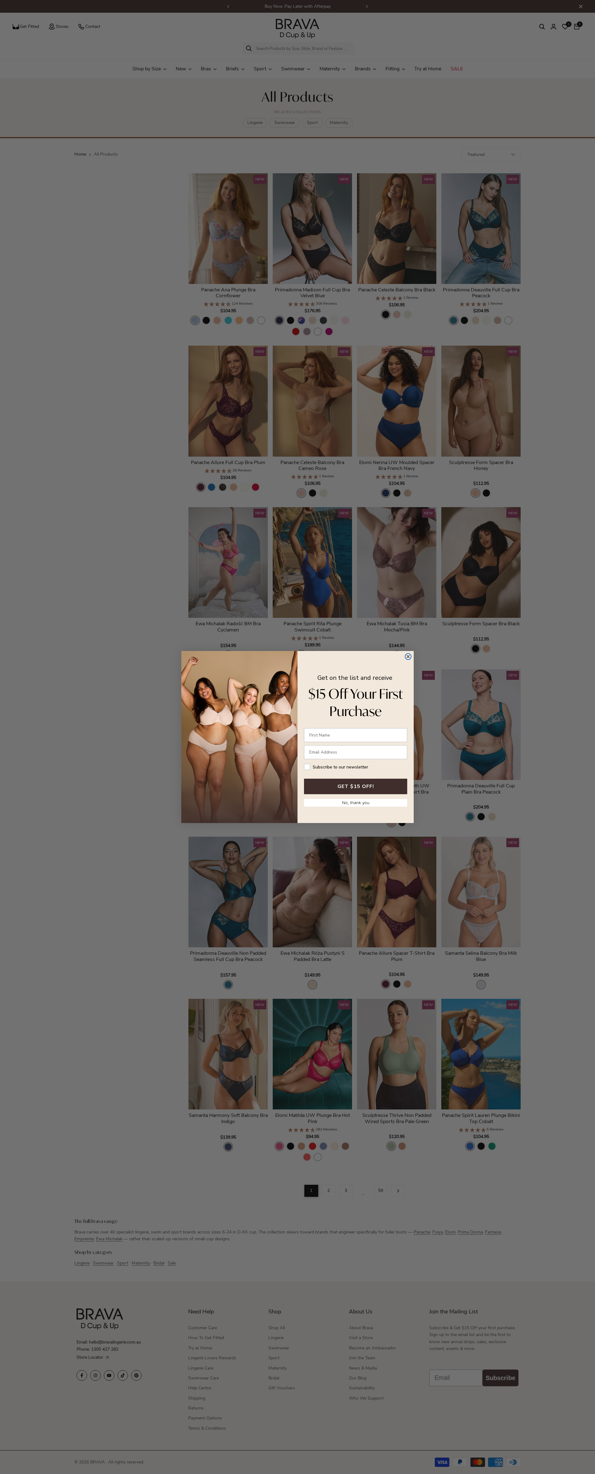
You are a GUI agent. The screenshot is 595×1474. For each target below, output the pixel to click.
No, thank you (355, 802)
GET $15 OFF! (355, 786)
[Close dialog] (408, 656)
